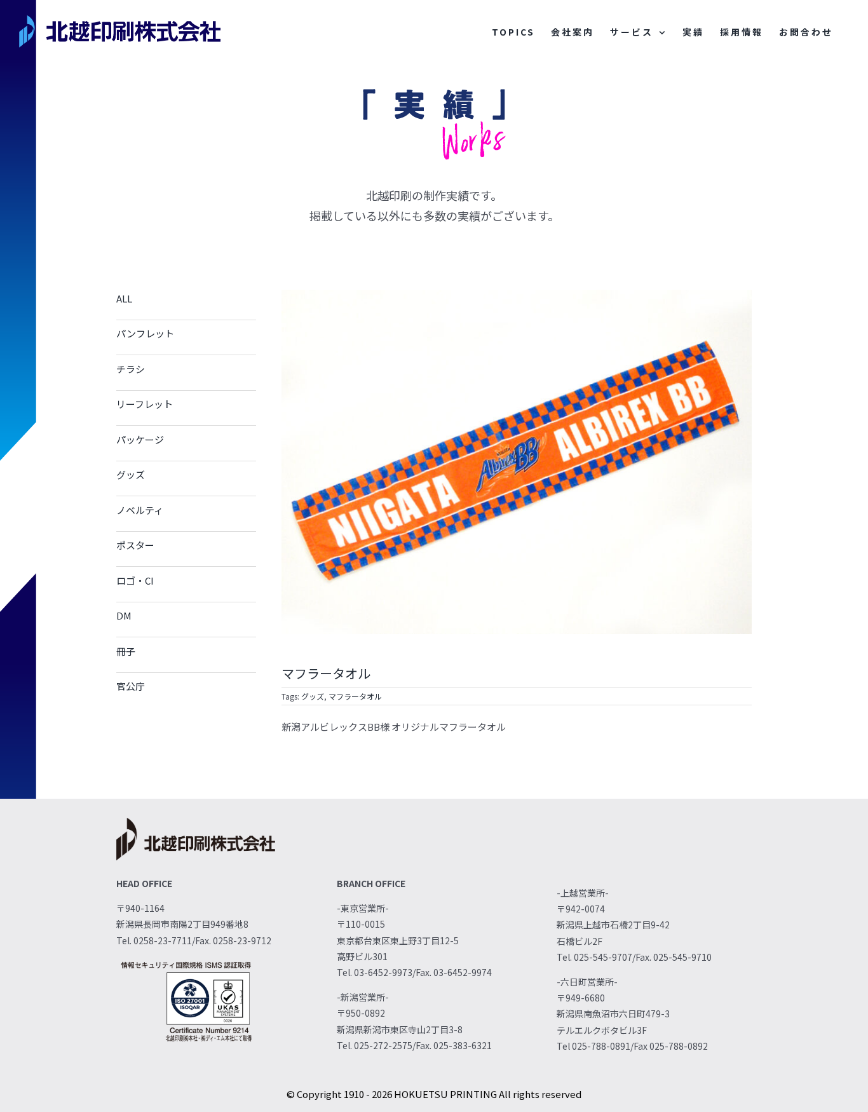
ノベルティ (139, 510)
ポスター (135, 545)
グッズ (130, 474)
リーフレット (144, 403)
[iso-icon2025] (186, 962)
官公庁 (130, 686)
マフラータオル (355, 696)
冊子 (125, 651)
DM (124, 615)
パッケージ (140, 439)
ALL (124, 298)
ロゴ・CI (135, 580)
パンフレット (145, 333)
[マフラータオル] (516, 294)
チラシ (130, 369)
